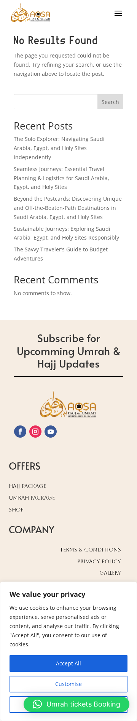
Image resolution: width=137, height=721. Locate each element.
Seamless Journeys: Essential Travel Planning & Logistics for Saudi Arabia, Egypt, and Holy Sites (61, 178)
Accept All (68, 663)
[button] (76, 704)
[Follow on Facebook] (20, 431)
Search (110, 102)
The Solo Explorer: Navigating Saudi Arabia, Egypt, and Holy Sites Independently (59, 148)
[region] (68, 651)
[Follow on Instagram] (35, 431)
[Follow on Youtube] (51, 431)
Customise (68, 683)
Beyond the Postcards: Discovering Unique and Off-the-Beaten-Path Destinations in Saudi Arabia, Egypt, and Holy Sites (68, 208)
